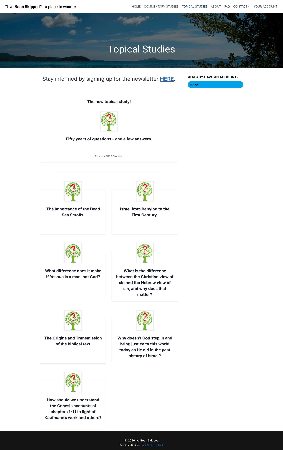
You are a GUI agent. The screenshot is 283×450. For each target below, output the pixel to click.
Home (136, 6)
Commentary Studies (161, 6)
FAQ (227, 6)
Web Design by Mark (152, 445)
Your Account (265, 6)
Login (196, 84)
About (216, 6)
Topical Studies (195, 6)
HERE (167, 79)
